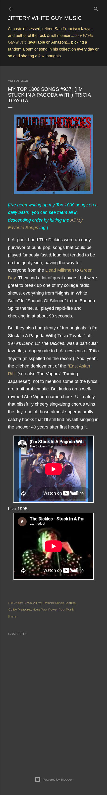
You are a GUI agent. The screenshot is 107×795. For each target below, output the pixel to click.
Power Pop (56, 609)
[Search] (96, 8)
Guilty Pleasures (19, 609)
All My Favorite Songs (48, 603)
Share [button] (12, 616)
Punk (70, 609)
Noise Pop (40, 609)
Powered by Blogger (57, 779)
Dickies (70, 603)
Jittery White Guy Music (45, 18)
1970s (28, 603)
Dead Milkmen (59, 270)
